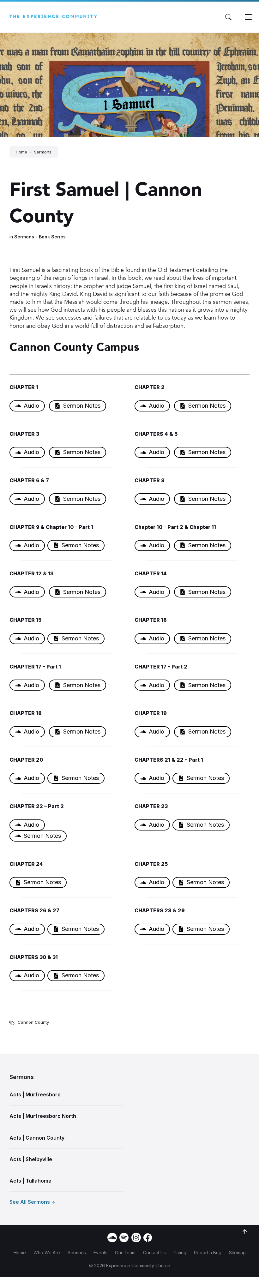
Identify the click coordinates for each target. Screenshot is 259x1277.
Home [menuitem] (20, 1252)
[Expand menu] (248, 17)
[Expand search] (228, 17)
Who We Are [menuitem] (46, 1252)
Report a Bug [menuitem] (207, 1252)
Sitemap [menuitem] (237, 1252)
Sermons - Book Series (40, 236)
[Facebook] (147, 1240)
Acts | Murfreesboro (35, 1094)
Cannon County (33, 1022)
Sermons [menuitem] (77, 1252)
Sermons (42, 151)
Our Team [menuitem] (125, 1252)
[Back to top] (245, 1232)
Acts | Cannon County (36, 1138)
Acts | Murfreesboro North (42, 1116)
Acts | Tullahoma (30, 1181)
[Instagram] (136, 1238)
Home (21, 151)
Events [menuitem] (100, 1252)
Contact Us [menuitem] (154, 1252)
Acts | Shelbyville (30, 1159)
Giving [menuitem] (179, 1252)
